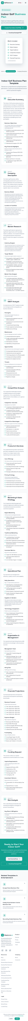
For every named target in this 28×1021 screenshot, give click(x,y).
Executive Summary (10, 71)
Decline (11, 1018)
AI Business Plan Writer (6, 975)
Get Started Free (13, 859)
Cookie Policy (4, 1006)
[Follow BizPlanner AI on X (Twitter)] (2, 950)
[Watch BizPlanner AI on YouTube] (6, 950)
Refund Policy (4, 1004)
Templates (17, 942)
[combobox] (21, 2)
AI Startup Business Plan (6, 978)
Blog (2, 957)
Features (17, 937)
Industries (3, 960)
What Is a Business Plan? (6, 988)
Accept (17, 1018)
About (16, 957)
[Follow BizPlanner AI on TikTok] (10, 950)
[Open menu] (25, 2)
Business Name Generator (7, 962)
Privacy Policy (4, 999)
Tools (16, 944)
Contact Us (17, 960)
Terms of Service (4, 1001)
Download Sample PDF (15, 32)
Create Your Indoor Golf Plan (13, 28)
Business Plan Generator (6, 964)
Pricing (16, 939)
